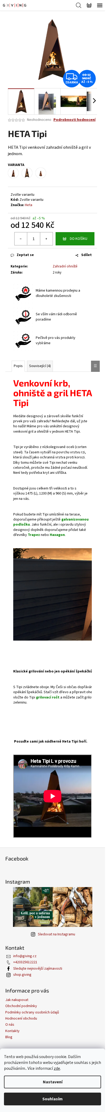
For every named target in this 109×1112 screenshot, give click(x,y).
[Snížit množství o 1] (21, 238)
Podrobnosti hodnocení (74, 119)
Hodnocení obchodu (21, 1018)
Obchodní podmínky (21, 1006)
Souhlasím (52, 1099)
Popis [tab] (18, 366)
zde (57, 1068)
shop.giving (22, 974)
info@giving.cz (25, 956)
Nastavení (52, 1082)
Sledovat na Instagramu (56, 934)
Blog (8, 1037)
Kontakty (12, 1031)
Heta (28, 205)
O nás (9, 1024)
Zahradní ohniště (65, 266)
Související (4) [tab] (40, 366)
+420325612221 (25, 962)
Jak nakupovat (16, 1000)
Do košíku (78, 238)
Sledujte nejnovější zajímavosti (37, 968)
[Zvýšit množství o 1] (46, 238)
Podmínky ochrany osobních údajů (32, 1012)
